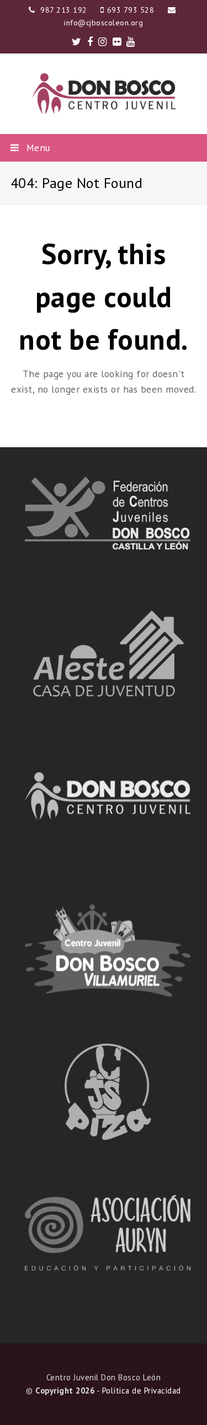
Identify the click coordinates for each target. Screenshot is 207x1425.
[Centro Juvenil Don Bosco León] (104, 94)
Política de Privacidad (141, 1390)
